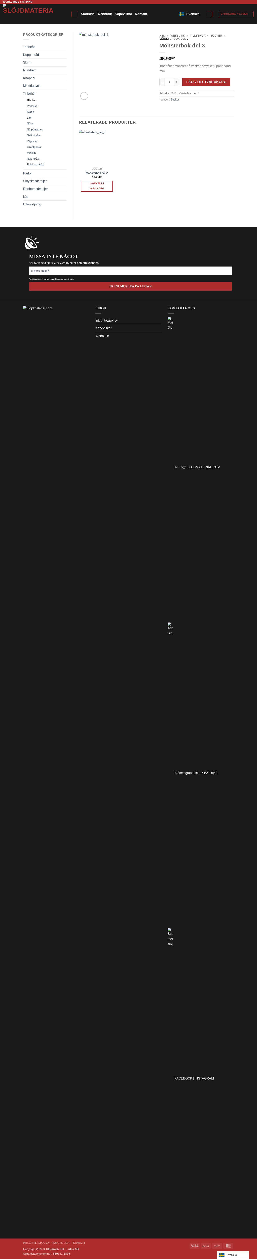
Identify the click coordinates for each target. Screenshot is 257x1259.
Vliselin (31, 152)
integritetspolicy (57, 279)
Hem (162, 35)
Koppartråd (31, 54)
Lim (29, 117)
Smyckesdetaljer (35, 181)
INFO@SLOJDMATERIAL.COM (196, 467)
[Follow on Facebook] (244, 2)
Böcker (32, 100)
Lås (25, 196)
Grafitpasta (34, 147)
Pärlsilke (32, 106)
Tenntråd (29, 47)
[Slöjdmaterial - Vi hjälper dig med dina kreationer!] (34, 14)
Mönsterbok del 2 (97, 172)
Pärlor (27, 173)
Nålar (30, 123)
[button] (209, 14)
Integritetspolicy (106, 320)
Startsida (88, 14)
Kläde (30, 111)
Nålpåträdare (35, 129)
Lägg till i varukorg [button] (97, 186)
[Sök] (74, 14)
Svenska (193, 14)
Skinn (27, 62)
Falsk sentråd (35, 164)
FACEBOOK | (184, 1078)
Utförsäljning (32, 204)
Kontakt (141, 14)
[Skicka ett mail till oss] (252, 2)
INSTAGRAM (204, 1078)
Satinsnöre (34, 135)
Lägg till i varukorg (206, 82)
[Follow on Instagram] (248, 2)
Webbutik (104, 14)
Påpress (32, 141)
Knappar (29, 78)
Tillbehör (29, 93)
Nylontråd (33, 158)
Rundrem (29, 70)
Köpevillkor (123, 14)
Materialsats (31, 85)
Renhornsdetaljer (35, 189)
